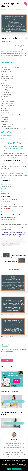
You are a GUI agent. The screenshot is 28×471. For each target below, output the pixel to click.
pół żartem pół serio (6, 35)
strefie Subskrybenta (7, 351)
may (8, 241)
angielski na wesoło (6, 240)
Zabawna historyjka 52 (7, 337)
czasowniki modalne (18, 240)
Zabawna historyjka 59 (7, 315)
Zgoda (9, 469)
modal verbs (5, 243)
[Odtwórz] (2, 139)
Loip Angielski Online (10, 4)
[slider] (25, 139)
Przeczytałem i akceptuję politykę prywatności (11, 358)
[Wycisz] (22, 139)
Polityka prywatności (16, 469)
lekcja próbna (14, 401)
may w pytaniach (15, 241)
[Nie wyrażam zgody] (26, 465)
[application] (14, 139)
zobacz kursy (14, 423)
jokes (3, 241)
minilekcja (23, 241)
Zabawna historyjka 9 (7, 293)
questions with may (6, 245)
